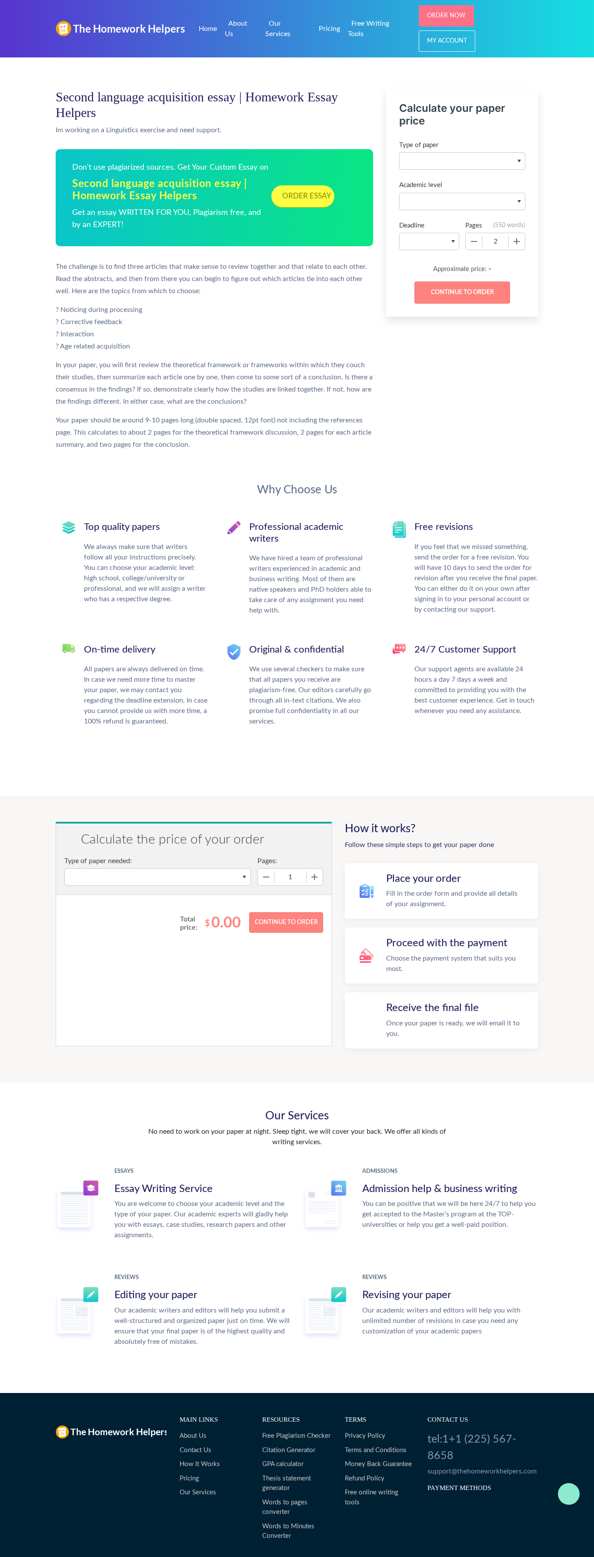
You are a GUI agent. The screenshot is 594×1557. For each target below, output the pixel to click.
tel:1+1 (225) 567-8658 (471, 1447)
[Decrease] (474, 241)
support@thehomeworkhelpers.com (482, 1471)
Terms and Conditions (376, 1450)
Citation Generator (288, 1450)
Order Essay (306, 196)
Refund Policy (364, 1478)
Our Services (198, 1492)
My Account (447, 41)
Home (208, 28)
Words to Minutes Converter (288, 1531)
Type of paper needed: (98, 860)
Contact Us (195, 1450)
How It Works (200, 1464)
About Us (193, 1436)
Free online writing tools (371, 1497)
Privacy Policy (365, 1436)
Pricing (329, 28)
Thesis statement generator (286, 1483)
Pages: (267, 860)
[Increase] (516, 241)
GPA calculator (283, 1464)
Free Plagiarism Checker (296, 1436)
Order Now (446, 16)
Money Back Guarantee (378, 1464)
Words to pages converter (284, 1507)
